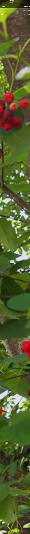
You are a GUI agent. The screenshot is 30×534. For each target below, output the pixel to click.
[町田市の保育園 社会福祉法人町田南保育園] (15, 4)
